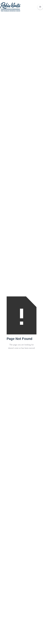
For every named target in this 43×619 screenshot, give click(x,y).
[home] (10, 6)
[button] (40, 7)
